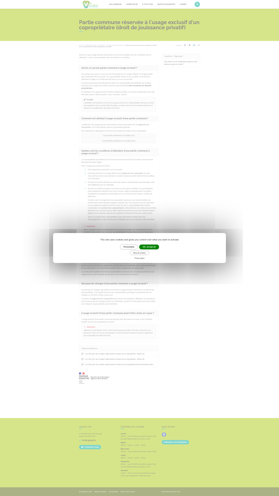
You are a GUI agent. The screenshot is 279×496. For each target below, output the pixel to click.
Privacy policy (139, 258)
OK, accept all (149, 247)
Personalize (128, 247)
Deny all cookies (139, 253)
